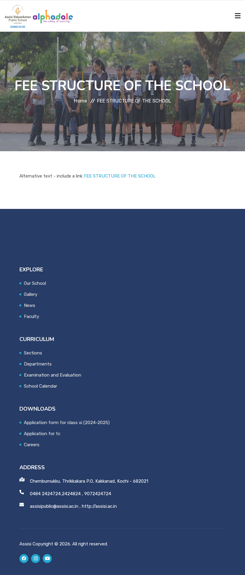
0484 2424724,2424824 (55, 493)
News (29, 305)
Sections (33, 353)
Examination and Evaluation (52, 375)
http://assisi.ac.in (99, 506)
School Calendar (40, 386)
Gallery (30, 294)
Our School (35, 283)
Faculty (31, 316)
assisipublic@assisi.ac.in (54, 506)
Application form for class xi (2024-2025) (67, 422)
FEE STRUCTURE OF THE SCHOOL (120, 176)
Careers (31, 444)
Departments (38, 364)
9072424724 (97, 493)
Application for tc (42, 433)
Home (80, 101)
